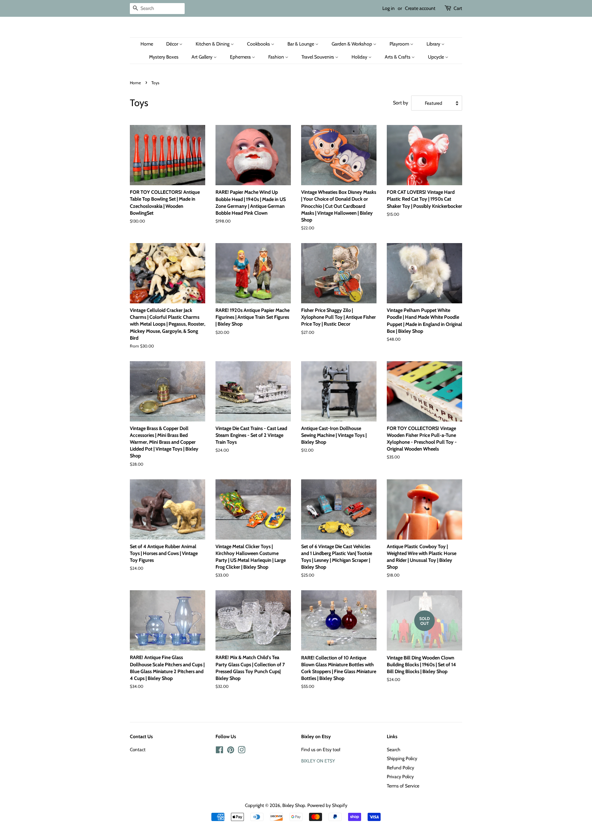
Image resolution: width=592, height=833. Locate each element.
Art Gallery (202, 57)
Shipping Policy (402, 758)
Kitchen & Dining (213, 44)
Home (146, 44)
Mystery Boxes (163, 57)
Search (393, 749)
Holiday (360, 57)
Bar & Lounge (301, 44)
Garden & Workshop (352, 44)
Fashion (276, 57)
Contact (138, 749)
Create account (420, 8)
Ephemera (241, 57)
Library (434, 44)
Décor (172, 44)
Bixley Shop (293, 805)
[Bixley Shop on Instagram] (241, 751)
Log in (388, 8)
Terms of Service (403, 785)
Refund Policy (400, 767)
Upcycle (436, 57)
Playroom (400, 44)
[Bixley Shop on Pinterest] (230, 751)
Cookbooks (259, 44)
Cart (458, 8)
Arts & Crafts (398, 57)
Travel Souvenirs (318, 57)
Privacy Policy (400, 776)
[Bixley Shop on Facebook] (219, 751)
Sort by (400, 103)
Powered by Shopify (327, 805)
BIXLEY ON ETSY (318, 760)
